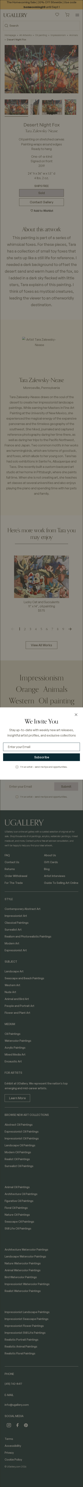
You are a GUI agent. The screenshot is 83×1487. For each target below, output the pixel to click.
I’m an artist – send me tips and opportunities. (43, 766)
